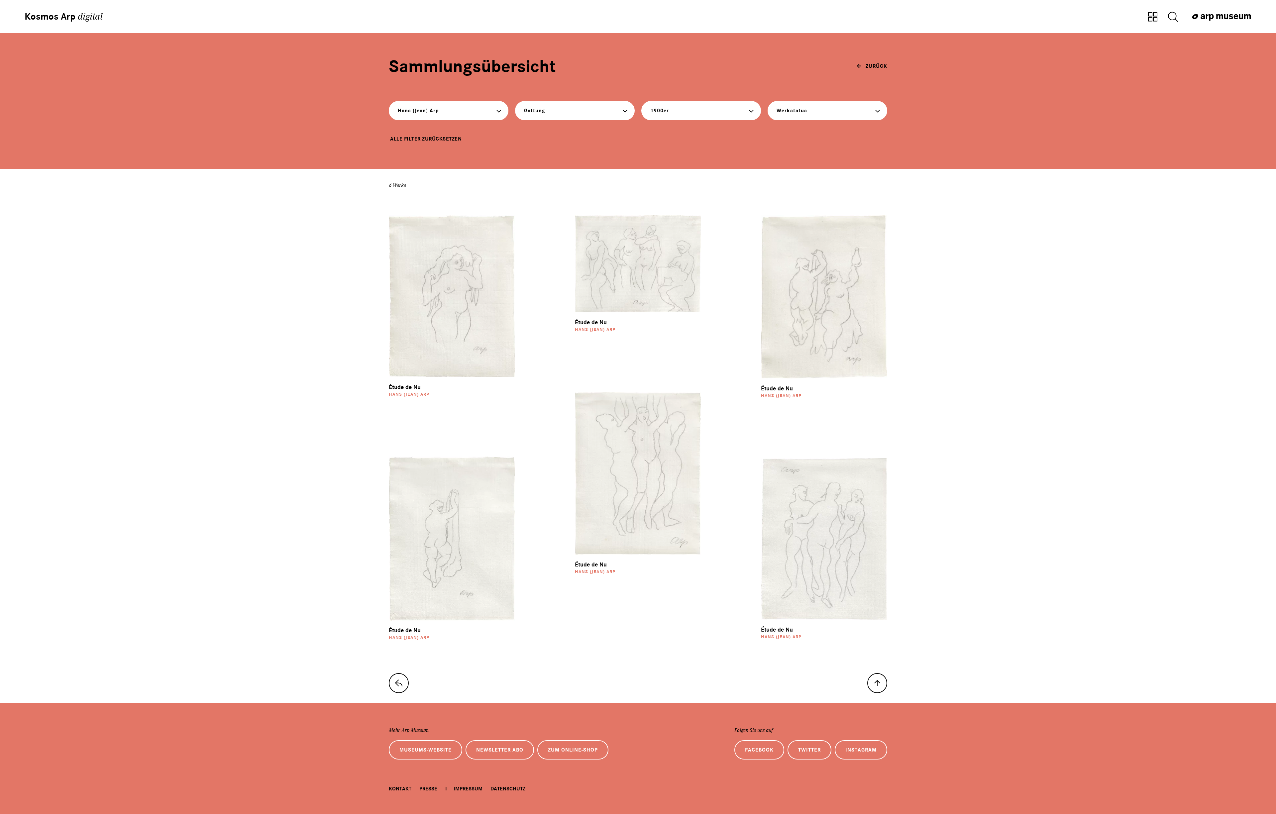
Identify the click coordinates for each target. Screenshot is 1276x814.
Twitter (809, 750)
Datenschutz (507, 789)
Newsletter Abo (499, 750)
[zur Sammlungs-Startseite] (399, 683)
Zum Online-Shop (573, 750)
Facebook (759, 750)
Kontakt (400, 789)
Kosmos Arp (64, 17)
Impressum (468, 789)
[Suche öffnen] (1173, 17)
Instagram (861, 750)
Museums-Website (425, 750)
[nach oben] (877, 683)
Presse (428, 789)
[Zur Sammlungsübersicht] (1152, 17)
